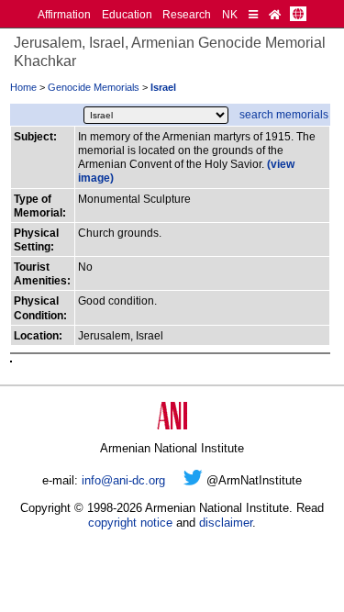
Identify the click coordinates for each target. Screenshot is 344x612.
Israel (163, 87)
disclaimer (225, 522)
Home (23, 87)
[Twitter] (193, 480)
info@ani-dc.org (123, 480)
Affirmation (64, 14)
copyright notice (130, 522)
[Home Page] (275, 14)
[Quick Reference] (253, 14)
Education (127, 14)
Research (186, 14)
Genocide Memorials (93, 87)
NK (230, 14)
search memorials (283, 114)
